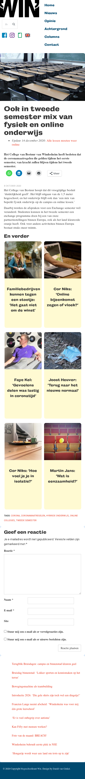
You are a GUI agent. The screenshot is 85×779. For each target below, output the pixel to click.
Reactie (9, 551)
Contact (51, 45)
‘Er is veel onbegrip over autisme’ (31, 718)
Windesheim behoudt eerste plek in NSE (34, 744)
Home (49, 5)
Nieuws (50, 13)
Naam (8, 600)
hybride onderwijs (57, 515)
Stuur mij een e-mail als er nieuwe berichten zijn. (37, 639)
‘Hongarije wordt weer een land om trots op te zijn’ (40, 753)
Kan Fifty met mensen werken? (29, 726)
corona (15, 515)
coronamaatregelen (33, 515)
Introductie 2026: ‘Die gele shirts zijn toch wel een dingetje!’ (46, 695)
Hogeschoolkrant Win (31, 768)
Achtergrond (55, 29)
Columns (52, 37)
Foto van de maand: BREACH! (29, 735)
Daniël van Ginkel (61, 768)
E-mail (9, 610)
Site (6, 621)
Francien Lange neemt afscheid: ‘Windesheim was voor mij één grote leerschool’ (45, 706)
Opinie (50, 21)
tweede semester (26, 520)
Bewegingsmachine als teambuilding (32, 686)
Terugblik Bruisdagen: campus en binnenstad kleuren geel (44, 664)
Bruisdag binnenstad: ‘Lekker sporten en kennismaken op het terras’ (46, 675)
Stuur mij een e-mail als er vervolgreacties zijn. (35, 632)
